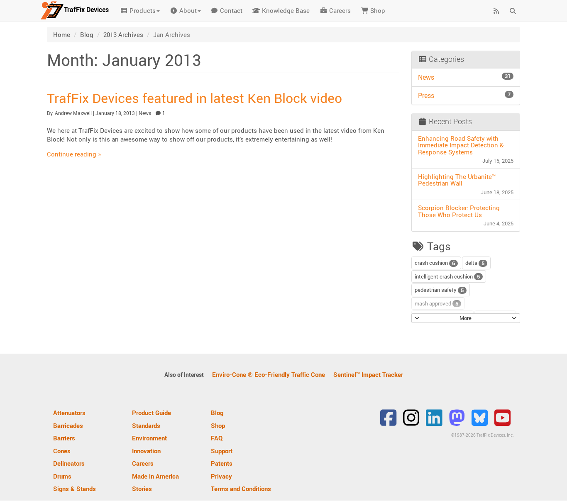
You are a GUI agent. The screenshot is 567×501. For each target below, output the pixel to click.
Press (464, 95)
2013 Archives (123, 34)
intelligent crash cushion (447, 277)
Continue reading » (74, 154)
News (145, 113)
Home (61, 34)
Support (221, 451)
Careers (339, 10)
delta (474, 263)
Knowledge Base (285, 10)
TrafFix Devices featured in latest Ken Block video (194, 98)
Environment (149, 438)
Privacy (221, 476)
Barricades (68, 425)
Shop (377, 10)
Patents (221, 463)
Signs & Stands (74, 488)
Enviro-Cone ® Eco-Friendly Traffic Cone (268, 374)
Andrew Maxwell (73, 113)
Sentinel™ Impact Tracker (368, 374)
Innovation (146, 451)
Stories (142, 488)
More (465, 318)
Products (142, 10)
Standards (146, 425)
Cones (62, 451)
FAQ (217, 438)
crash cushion (435, 263)
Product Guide (151, 412)
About (187, 10)
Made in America (155, 476)
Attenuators (69, 412)
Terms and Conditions (241, 488)
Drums (62, 476)
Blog (86, 34)
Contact (230, 10)
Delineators (69, 463)
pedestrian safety (439, 290)
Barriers (64, 438)
